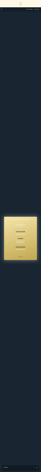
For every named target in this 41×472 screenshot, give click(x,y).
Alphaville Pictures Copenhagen (20, 219)
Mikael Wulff (20, 242)
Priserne (29, 9)
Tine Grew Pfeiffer (20, 249)
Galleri (36, 9)
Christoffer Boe (20, 234)
